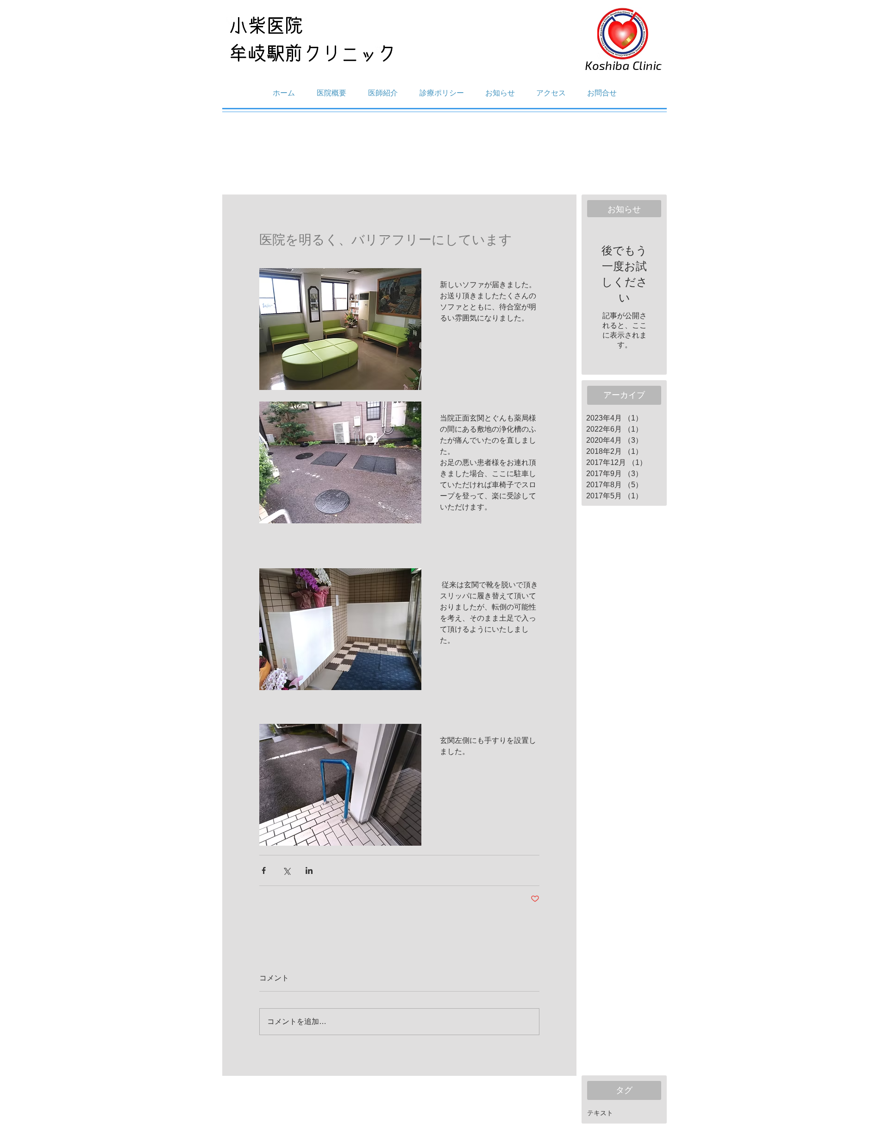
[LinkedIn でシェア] (309, 870)
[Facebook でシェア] (263, 870)
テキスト (600, 1113)
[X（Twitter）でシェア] (286, 870)
